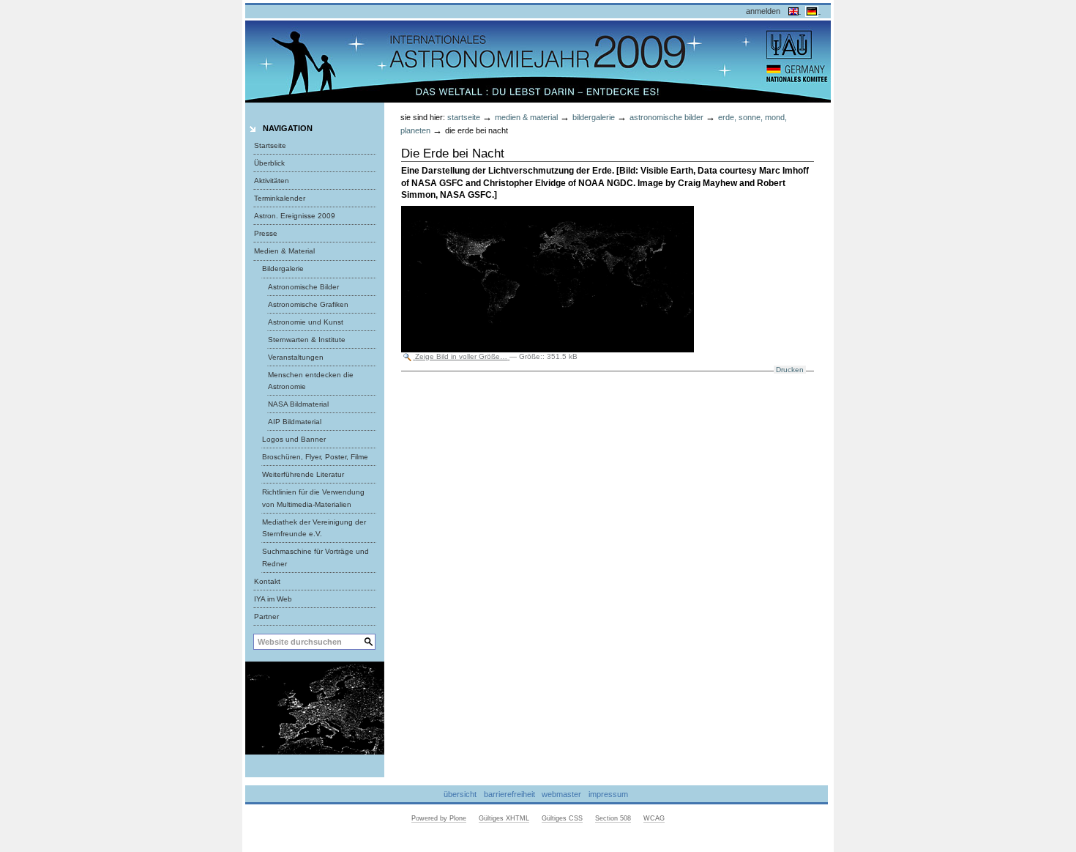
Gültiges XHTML (504, 818)
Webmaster (561, 794)
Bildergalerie (593, 117)
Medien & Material (526, 117)
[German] (813, 10)
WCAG (654, 818)
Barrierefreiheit (509, 794)
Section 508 (613, 818)
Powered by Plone (438, 818)
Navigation (288, 128)
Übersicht (460, 794)
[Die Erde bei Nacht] (314, 707)
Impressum (608, 794)
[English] (794, 10)
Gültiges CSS (562, 818)
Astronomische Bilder (666, 117)
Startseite (270, 145)
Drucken (790, 370)
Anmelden (763, 11)
